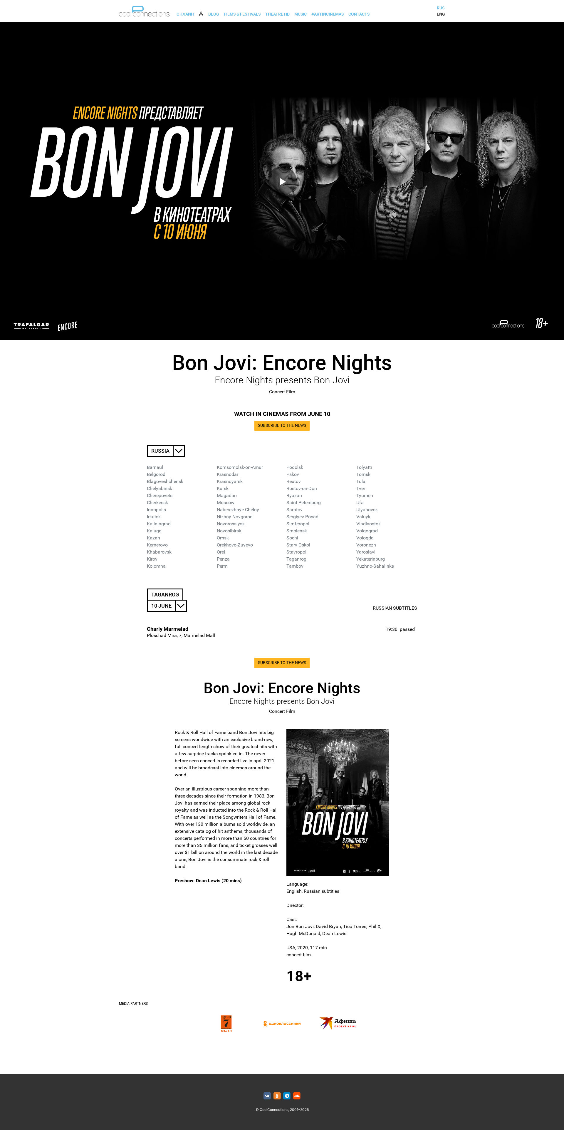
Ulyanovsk (367, 509)
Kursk (223, 488)
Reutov (293, 481)
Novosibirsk (229, 531)
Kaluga (154, 531)
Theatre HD (277, 14)
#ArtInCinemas (327, 14)
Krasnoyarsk (230, 481)
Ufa (360, 502)
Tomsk (363, 474)
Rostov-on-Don (301, 488)
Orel (221, 552)
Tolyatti (364, 467)
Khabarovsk (159, 552)
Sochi (292, 538)
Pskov (292, 474)
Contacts (359, 14)
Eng (441, 14)
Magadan (227, 495)
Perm (222, 566)
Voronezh (366, 545)
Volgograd (367, 531)
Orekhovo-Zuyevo (235, 545)
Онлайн (185, 14)
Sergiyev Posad (302, 516)
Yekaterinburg (370, 559)
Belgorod (156, 474)
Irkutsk (154, 516)
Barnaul (155, 467)
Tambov (294, 566)
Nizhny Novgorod (235, 516)
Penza (223, 559)
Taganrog (296, 559)
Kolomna (156, 566)
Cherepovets (159, 495)
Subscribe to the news (282, 425)
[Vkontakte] (267, 1096)
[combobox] (166, 451)
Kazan (153, 538)
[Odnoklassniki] (277, 1096)
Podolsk (294, 467)
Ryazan (294, 495)
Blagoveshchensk (165, 481)
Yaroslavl (365, 552)
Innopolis (156, 509)
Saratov (294, 509)
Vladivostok (368, 523)
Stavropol (296, 552)
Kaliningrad (159, 523)
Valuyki (364, 516)
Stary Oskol (298, 545)
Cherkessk (157, 502)
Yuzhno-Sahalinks (375, 566)
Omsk (223, 538)
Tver (360, 488)
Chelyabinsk (159, 488)
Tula (360, 481)
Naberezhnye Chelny (238, 509)
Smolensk (296, 531)
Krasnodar (227, 474)
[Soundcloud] (297, 1096)
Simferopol (297, 523)
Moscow (225, 502)
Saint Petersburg (303, 502)
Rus (440, 8)
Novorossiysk (231, 523)
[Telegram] (287, 1096)
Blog (213, 14)
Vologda (365, 538)
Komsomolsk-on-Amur (240, 467)
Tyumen (364, 495)
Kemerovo (157, 545)
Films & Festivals (242, 14)
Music (300, 14)
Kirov (152, 559)
